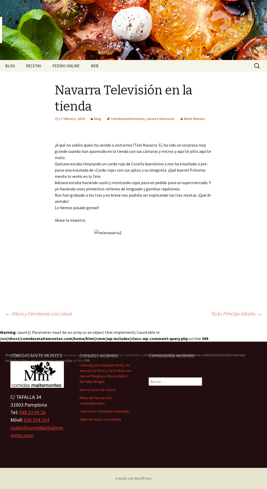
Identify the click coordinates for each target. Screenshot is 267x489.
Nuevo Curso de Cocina (98, 389)
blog (97, 118)
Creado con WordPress (134, 478)
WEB (95, 65)
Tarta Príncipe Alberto (236, 313)
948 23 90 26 (32, 412)
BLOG (10, 65)
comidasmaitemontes (128, 118)
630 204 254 (36, 420)
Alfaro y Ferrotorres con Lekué (38, 313)
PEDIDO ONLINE (66, 65)
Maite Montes (194, 118)
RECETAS (33, 65)
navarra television (160, 118)
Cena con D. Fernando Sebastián (105, 411)
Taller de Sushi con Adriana (100, 419)
